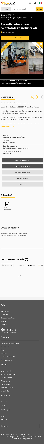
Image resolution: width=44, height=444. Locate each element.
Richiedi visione (22, 178)
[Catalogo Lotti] (32, 97)
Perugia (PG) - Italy (8, 33)
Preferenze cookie (7, 388)
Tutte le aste (5, 311)
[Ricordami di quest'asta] (41, 97)
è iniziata (4, 81)
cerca (40, 9)
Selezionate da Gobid (8, 318)
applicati (6, 154)
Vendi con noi (5, 347)
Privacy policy (5, 381)
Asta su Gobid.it (15, 38)
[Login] (35, 3)
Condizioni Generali (22, 160)
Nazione (31, 266)
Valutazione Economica (7, 208)
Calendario (4, 315)
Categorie (5, 9)
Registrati (4, 419)
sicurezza (4, 354)
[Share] (37, 97)
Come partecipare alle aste (10, 344)
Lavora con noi (6, 371)
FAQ (2, 350)
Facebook (4, 402)
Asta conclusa (6, 83)
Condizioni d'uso (6, 378)
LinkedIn (3, 405)
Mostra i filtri (8, 265)
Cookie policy (5, 384)
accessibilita (5, 391)
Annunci (3, 321)
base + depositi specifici (20, 148)
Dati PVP (22, 184)
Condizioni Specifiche (22, 166)
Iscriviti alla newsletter (8, 374)
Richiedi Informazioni (22, 172)
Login (2, 416)
